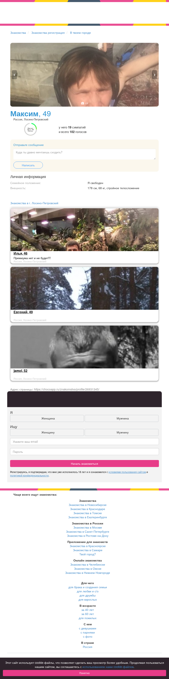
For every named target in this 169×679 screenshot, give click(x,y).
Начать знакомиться (84, 463)
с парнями (88, 632)
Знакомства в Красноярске (88, 546)
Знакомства (18, 32)
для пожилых (87, 618)
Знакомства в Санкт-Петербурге (87, 531)
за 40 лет (87, 610)
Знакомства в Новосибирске (88, 505)
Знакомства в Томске (87, 513)
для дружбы (88, 595)
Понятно (84, 673)
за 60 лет (87, 614)
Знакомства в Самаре (87, 550)
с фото (87, 636)
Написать (28, 165)
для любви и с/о (88, 591)
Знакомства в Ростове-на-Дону (87, 535)
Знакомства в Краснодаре (87, 509)
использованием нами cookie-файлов (108, 667)
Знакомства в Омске (87, 568)
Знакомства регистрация (48, 32)
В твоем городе (80, 32)
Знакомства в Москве (87, 527)
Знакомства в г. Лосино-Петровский (34, 203)
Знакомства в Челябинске (87, 564)
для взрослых (88, 599)
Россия (87, 647)
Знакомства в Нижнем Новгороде (87, 573)
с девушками (87, 628)
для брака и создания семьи (87, 587)
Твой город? (87, 554)
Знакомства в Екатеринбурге (87, 517)
